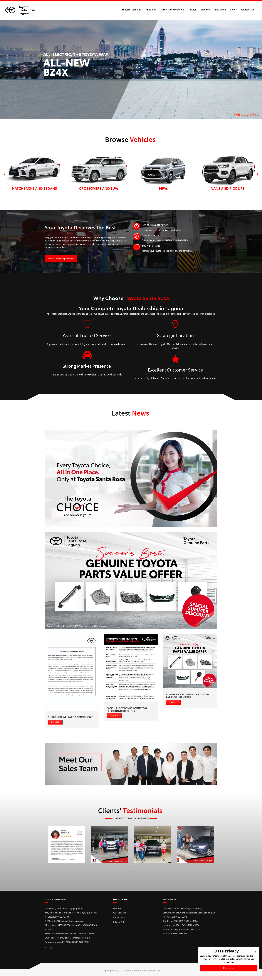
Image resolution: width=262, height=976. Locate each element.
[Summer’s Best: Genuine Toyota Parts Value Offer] (190, 661)
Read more (55, 722)
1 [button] (129, 872)
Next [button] (257, 174)
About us (118, 907)
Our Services (119, 912)
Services (205, 9)
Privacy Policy (120, 921)
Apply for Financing (172, 9)
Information (119, 917)
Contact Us (247, 9)
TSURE (192, 9)
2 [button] (132, 872)
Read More (228, 968)
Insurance (220, 9)
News (233, 9)
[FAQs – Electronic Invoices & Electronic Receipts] (131, 668)
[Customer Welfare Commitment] (72, 672)
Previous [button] (5, 174)
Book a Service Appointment (61, 258)
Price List (151, 9)
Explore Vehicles (131, 9)
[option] (34, 174)
